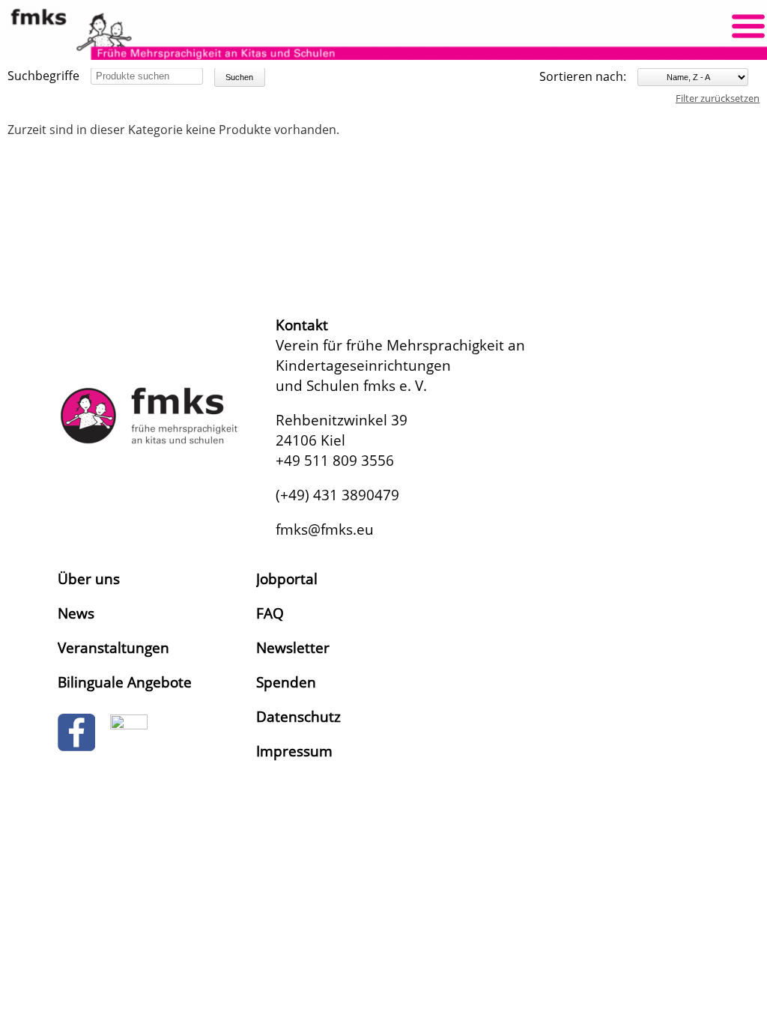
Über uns (89, 578)
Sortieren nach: (582, 76)
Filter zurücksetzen (718, 98)
